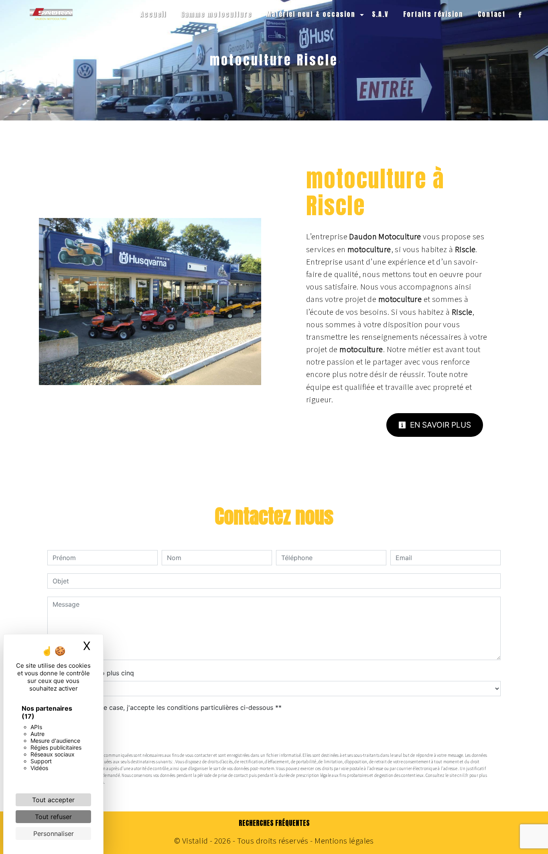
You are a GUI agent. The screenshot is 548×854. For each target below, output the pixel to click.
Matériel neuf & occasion (310, 14)
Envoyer (274, 733)
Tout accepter (53, 800)
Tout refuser (53, 817)
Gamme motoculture (216, 14)
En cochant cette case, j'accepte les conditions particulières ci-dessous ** (168, 707)
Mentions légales (343, 841)
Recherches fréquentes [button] (274, 823)
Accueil (153, 14)
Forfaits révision (433, 14)
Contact (491, 14)
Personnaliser (53, 834)
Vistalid (195, 841)
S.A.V (380, 14)
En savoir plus (439, 425)
